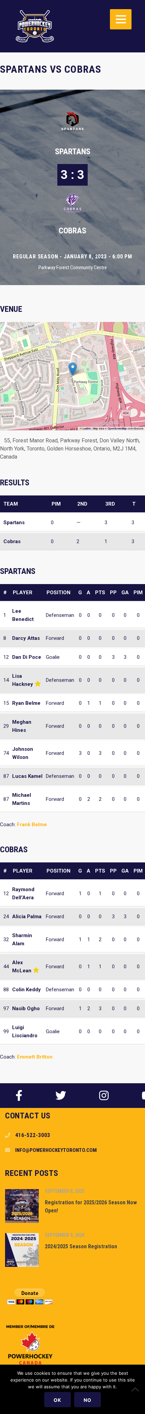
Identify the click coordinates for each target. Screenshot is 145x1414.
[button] (72, 369)
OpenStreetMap (117, 428)
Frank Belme (32, 824)
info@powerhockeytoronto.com (56, 1150)
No (87, 1400)
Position (58, 592)
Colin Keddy (26, 990)
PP (113, 592)
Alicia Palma (26, 916)
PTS (100, 592)
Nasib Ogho (26, 1008)
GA (125, 592)
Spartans (72, 151)
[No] (136, 1389)
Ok (57, 1400)
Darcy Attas (26, 638)
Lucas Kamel (27, 776)
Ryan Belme (26, 703)
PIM (138, 592)
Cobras (72, 230)
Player (22, 592)
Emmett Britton (35, 1057)
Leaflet (86, 428)
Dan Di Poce (26, 657)
